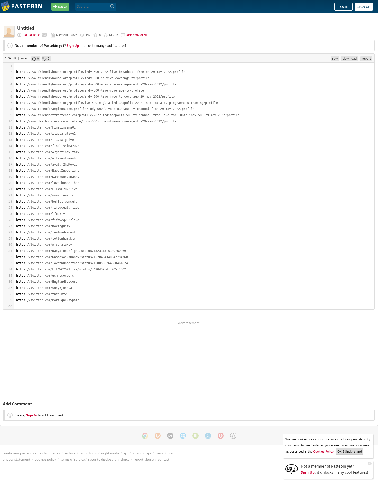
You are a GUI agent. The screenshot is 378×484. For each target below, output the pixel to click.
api (125, 453)
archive (69, 453)
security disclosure (102, 459)
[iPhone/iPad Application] (170, 436)
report (366, 58)
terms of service (72, 459)
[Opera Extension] (221, 436)
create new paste (16, 453)
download (350, 58)
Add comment (136, 35)
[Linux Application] (233, 436)
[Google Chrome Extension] (145, 436)
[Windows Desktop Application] (183, 436)
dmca (125, 459)
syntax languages (46, 453)
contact (163, 459)
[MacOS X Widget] (208, 436)
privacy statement (16, 459)
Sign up (363, 6)
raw (335, 58)
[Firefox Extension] (158, 436)
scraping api (141, 453)
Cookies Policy (323, 451)
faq (82, 453)
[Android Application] (195, 436)
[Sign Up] (291, 469)
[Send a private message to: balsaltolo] (44, 35)
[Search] (112, 6)
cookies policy (45, 459)
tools (93, 453)
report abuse (144, 459)
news (159, 453)
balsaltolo (31, 35)
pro (170, 453)
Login (343, 6)
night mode (110, 453)
